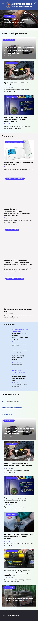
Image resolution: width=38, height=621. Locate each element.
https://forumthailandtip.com (12, 408)
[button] (36, 19)
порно (4, 401)
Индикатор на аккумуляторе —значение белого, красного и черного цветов (16, 119)
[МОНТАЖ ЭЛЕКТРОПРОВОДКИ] (19, 305)
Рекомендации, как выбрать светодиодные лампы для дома (20, 336)
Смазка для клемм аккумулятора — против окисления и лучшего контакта (18, 536)
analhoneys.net (7, 414)
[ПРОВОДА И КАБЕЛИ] (19, 256)
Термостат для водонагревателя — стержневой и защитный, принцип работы (19, 50)
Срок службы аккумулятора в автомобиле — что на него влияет (18, 84)
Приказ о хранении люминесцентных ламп (19, 378)
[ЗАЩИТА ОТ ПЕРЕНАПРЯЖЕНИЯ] (19, 159)
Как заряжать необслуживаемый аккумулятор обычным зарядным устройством (17, 573)
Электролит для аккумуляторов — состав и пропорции (18, 599)
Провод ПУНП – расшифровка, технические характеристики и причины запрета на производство (18, 262)
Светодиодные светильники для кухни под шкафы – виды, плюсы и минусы (19, 355)
